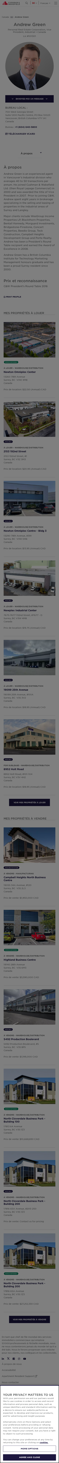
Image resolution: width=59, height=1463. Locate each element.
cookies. (44, 1442)
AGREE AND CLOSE (29, 1457)
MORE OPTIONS (29, 1448)
